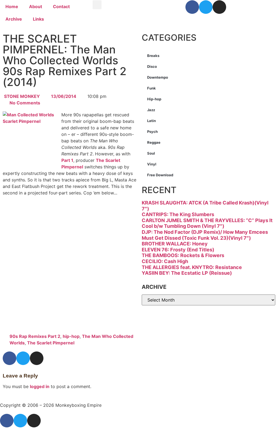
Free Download (160, 175)
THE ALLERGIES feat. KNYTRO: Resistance (192, 267)
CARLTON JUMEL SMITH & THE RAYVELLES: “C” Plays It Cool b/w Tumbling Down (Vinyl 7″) (207, 223)
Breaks (153, 55)
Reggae (153, 142)
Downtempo (157, 77)
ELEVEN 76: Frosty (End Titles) (178, 249)
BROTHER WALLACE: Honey (175, 244)
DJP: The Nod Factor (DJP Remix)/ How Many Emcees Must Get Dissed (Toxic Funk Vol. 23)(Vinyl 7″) (205, 235)
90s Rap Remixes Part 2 (35, 336)
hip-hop (71, 336)
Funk (151, 88)
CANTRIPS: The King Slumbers (178, 214)
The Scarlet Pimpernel (50, 342)
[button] (97, 4)
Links (38, 19)
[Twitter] (206, 7)
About (35, 6)
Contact (61, 6)
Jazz (151, 110)
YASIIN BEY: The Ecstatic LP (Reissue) (187, 273)
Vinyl (151, 164)
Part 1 (67, 160)
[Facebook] (192, 7)
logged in (39, 386)
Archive (13, 19)
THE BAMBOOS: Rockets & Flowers (183, 255)
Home (11, 6)
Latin (151, 121)
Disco (152, 66)
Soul (151, 153)
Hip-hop (154, 99)
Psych (152, 131)
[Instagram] (219, 7)
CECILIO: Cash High (165, 261)
